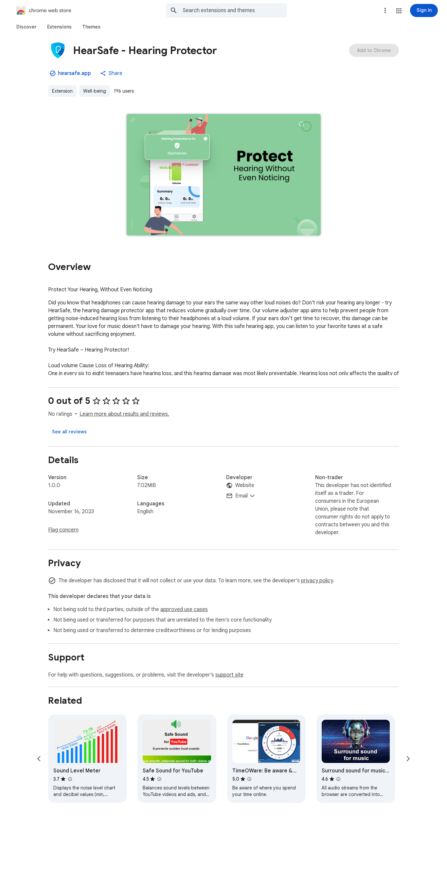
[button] (398, 10)
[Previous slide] (38, 758)
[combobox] (235, 10)
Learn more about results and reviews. (124, 414)
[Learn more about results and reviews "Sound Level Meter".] (70, 779)
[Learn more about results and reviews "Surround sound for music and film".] (338, 779)
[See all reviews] (69, 432)
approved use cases (184, 609)
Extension (62, 91)
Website (244, 485)
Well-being (94, 91)
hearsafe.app (74, 73)
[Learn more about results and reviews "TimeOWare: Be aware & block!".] (249, 779)
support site (229, 675)
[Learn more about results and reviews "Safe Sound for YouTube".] (159, 779)
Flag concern (63, 530)
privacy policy (317, 580)
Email (241, 496)
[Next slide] (408, 758)
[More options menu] (385, 10)
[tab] (26, 27)
